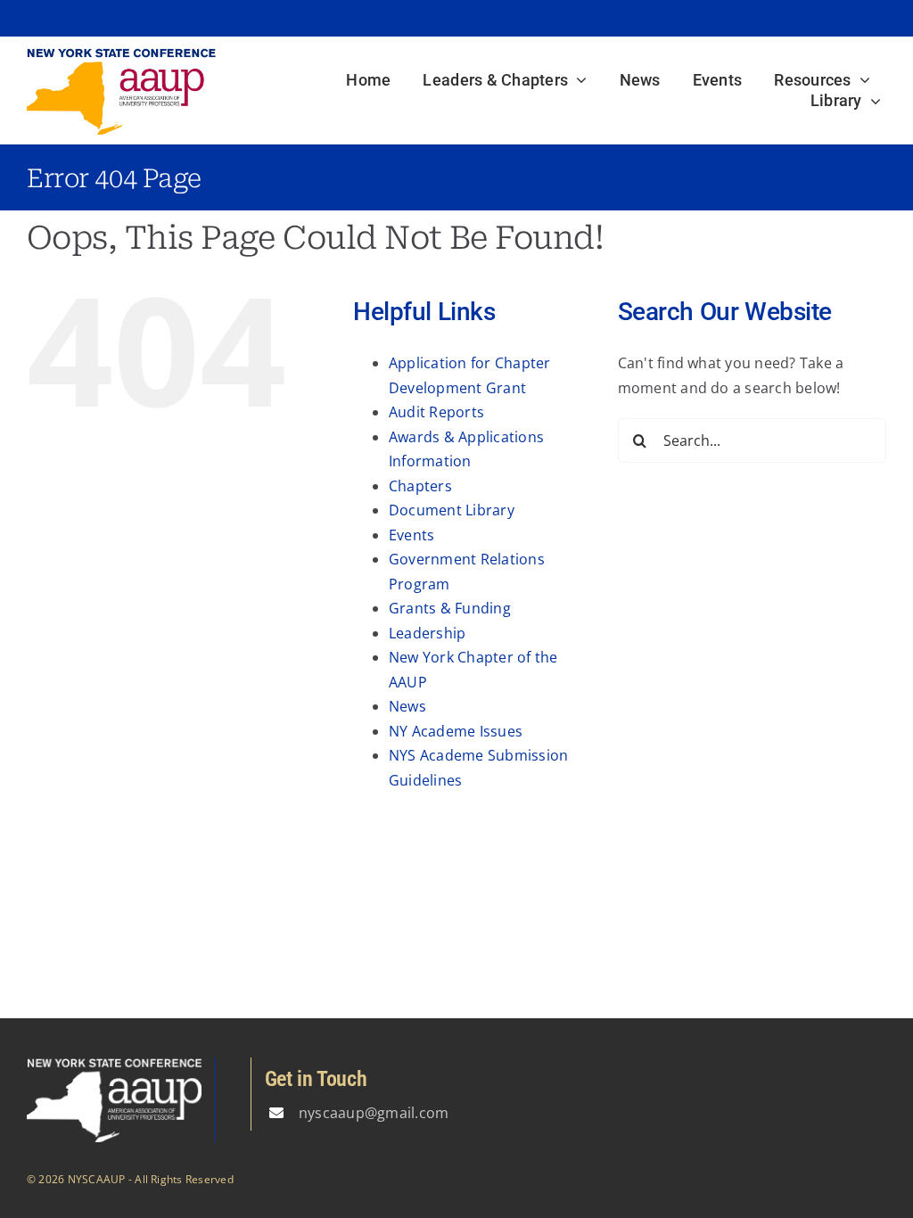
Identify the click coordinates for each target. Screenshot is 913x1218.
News (407, 706)
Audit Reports (436, 412)
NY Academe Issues (455, 731)
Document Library (451, 510)
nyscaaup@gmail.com (373, 1113)
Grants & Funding (450, 608)
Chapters (420, 486)
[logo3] (121, 54)
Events (411, 535)
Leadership (427, 633)
